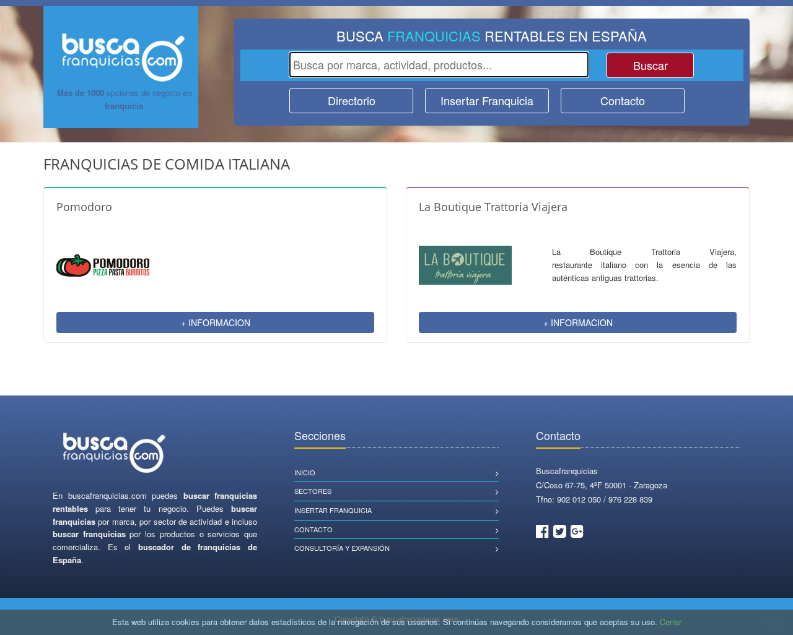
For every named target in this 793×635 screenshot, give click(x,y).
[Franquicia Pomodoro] (102, 264)
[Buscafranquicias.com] (115, 453)
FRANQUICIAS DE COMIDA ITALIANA (166, 163)
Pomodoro (84, 206)
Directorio (351, 100)
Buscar (650, 65)
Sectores (312, 491)
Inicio (304, 472)
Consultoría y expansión (342, 548)
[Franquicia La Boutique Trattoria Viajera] (465, 264)
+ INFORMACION (215, 322)
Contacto (622, 100)
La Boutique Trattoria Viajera (493, 206)
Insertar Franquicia (486, 100)
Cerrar (670, 622)
